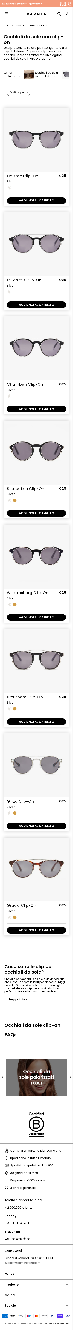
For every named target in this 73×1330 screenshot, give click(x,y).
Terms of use (18, 1323)
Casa (7, 25)
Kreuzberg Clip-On (25, 697)
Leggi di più (17, 999)
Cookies (44, 1323)
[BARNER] (36, 14)
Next (70, 1077)
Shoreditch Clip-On (25, 488)
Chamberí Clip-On (25, 384)
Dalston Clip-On (22, 176)
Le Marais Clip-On (24, 280)
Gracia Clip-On (21, 905)
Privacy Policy (8, 1323)
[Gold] (14, 500)
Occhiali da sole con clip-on (31, 25)
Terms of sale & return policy (32, 1323)
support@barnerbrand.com (22, 1263)
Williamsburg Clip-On (27, 593)
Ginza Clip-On (20, 801)
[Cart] (66, 14)
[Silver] (9, 187)
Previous (3, 1077)
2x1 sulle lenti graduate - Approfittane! (22, 4)
